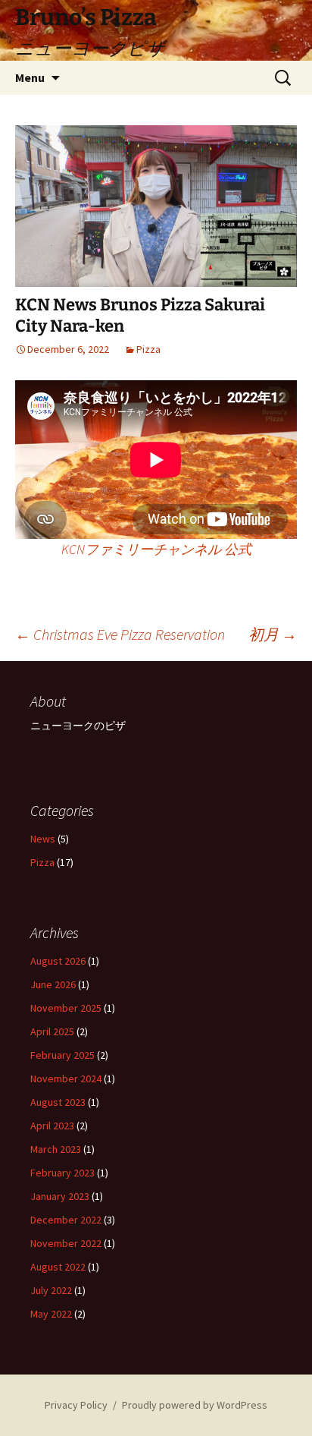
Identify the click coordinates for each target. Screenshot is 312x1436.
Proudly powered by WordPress (194, 1405)
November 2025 (65, 1008)
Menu (30, 77)
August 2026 (58, 961)
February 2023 (62, 1172)
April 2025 (52, 1031)
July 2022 (51, 1290)
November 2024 (65, 1078)
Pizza (148, 349)
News (42, 839)
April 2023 (52, 1125)
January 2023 (59, 1196)
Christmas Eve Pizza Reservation (120, 634)
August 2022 (58, 1267)
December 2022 (65, 1220)
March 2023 (55, 1149)
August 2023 (58, 1102)
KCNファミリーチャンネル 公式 (156, 549)
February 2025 (62, 1055)
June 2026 (53, 984)
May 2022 (51, 1314)
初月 (272, 634)
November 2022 (65, 1243)
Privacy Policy (76, 1405)
